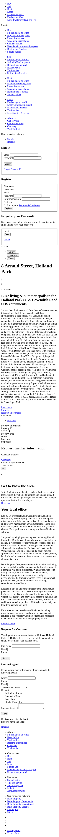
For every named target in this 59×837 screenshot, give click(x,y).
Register (5, 727)
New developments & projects (21, 20)
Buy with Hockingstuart (18, 35)
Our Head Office (15, 123)
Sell (9, 6)
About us (11, 118)
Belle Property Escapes (18, 806)
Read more (6, 407)
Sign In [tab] (10, 139)
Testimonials (13, 70)
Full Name (6, 646)
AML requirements (16, 791)
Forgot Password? (12, 169)
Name (4, 678)
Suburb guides (14, 51)
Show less (6, 410)
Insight (10, 788)
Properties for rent (15, 86)
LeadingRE (12, 809)
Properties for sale (15, 38)
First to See (12, 767)
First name (9, 186)
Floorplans (13, 255)
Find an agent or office (18, 33)
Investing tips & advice (18, 113)
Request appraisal (15, 14)
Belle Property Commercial (20, 801)
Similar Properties (13, 702)
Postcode (8, 202)
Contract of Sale (12, 696)
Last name (8, 189)
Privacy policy (14, 830)
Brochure (11, 420)
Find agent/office (15, 17)
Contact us (6, 459)
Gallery (11, 252)
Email (6, 154)
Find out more (8, 623)
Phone (4, 652)
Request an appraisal (17, 65)
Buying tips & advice (17, 49)
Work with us (13, 129)
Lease (10, 12)
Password (8, 158)
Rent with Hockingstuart (19, 83)
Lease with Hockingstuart (19, 105)
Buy (9, 3)
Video (10, 258)
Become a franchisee (17, 742)
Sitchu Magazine (15, 785)
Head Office (13, 737)
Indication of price (13, 693)
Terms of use (13, 833)
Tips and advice (14, 782)
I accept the (23, 205)
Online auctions (14, 43)
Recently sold (13, 67)
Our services (13, 121)
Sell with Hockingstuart (18, 62)
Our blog (11, 126)
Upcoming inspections (18, 41)
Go (3, 468)
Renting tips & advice (17, 91)
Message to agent (9, 708)
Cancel (7, 239)
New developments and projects (22, 46)
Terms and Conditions (29, 205)
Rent (9, 9)
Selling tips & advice (17, 73)
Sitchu (10, 812)
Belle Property (14, 798)
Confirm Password (12, 199)
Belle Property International (20, 804)
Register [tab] (11, 142)
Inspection (10, 699)
